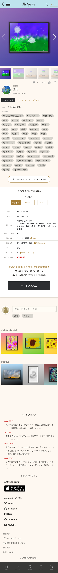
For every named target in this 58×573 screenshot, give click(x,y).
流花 (15, 89)
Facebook (12, 519)
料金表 (23, 428)
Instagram (12, 508)
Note (9, 513)
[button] (55, 37)
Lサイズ (42, 202)
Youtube (12, 524)
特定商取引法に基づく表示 (14, 542)
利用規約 (6, 533)
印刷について (37, 238)
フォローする (8, 100)
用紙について (40, 243)
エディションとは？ (29, 252)
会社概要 (6, 547)
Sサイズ (15, 202)
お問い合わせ (8, 552)
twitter (11, 503)
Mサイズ (29, 202)
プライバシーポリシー (12, 538)
